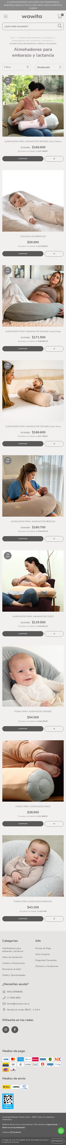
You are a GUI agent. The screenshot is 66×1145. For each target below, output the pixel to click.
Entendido (57, 1141)
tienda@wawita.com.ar (18, 1003)
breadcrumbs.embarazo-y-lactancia (36, 37)
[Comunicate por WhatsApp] (61, 1130)
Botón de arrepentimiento (13, 1127)
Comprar (22, 159)
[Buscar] (59, 26)
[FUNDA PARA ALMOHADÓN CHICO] (54, 824)
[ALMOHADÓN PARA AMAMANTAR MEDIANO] (54, 539)
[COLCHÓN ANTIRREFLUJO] (54, 254)
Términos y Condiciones (46, 966)
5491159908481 (15, 991)
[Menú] (5, 16)
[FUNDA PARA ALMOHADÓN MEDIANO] (54, 919)
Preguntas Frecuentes (46, 960)
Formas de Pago (43, 948)
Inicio (12, 37)
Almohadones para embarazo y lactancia (32, 40)
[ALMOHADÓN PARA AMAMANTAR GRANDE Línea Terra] (54, 444)
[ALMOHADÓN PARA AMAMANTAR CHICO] (54, 634)
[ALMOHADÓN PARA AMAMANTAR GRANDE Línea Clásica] (54, 159)
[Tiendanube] (11, 1132)
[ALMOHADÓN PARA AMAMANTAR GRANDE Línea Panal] (54, 349)
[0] (59, 17)
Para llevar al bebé (11, 969)
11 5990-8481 (14, 997)
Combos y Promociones (13, 963)
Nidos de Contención (12, 957)
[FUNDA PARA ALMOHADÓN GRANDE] (54, 729)
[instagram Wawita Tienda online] (5, 1029)
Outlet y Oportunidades (13, 975)
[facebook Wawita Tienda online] (14, 1029)
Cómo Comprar (42, 954)
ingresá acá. (52, 1124)
